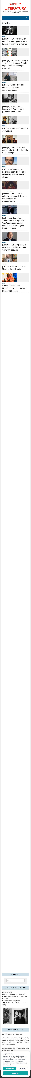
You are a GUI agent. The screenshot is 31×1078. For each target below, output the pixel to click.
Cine (3, 283)
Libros (4, 36)
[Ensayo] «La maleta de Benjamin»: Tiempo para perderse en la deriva (13, 109)
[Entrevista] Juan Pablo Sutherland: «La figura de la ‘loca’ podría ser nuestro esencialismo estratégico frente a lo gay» (14, 223)
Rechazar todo (10, 1068)
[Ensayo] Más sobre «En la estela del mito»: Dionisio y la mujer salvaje (15, 150)
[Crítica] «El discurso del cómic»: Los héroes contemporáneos (13, 87)
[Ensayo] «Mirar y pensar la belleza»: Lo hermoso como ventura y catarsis (14, 247)
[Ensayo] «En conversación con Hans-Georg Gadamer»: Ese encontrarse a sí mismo (14, 41)
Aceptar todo (15, 1073)
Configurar (22, 1068)
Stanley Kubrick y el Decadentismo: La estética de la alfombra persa (15, 288)
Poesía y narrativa (7, 104)
